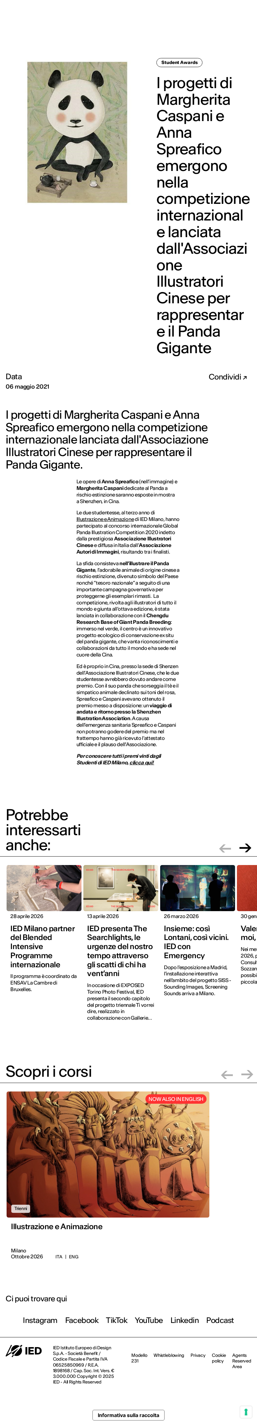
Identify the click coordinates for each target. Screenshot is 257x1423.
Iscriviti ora (166, 30)
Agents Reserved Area (241, 1360)
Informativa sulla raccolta (128, 1415)
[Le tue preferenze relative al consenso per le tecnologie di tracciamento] (246, 1412)
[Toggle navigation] (247, 31)
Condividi (226, 377)
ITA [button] (240, 9)
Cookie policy (219, 1358)
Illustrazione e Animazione (105, 519)
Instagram (40, 1320)
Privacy (198, 1355)
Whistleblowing (169, 1355)
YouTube (149, 1320)
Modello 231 (139, 1358)
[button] (225, 847)
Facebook (81, 1320)
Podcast (220, 1320)
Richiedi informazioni (212, 30)
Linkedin (184, 1320)
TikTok (116, 1320)
